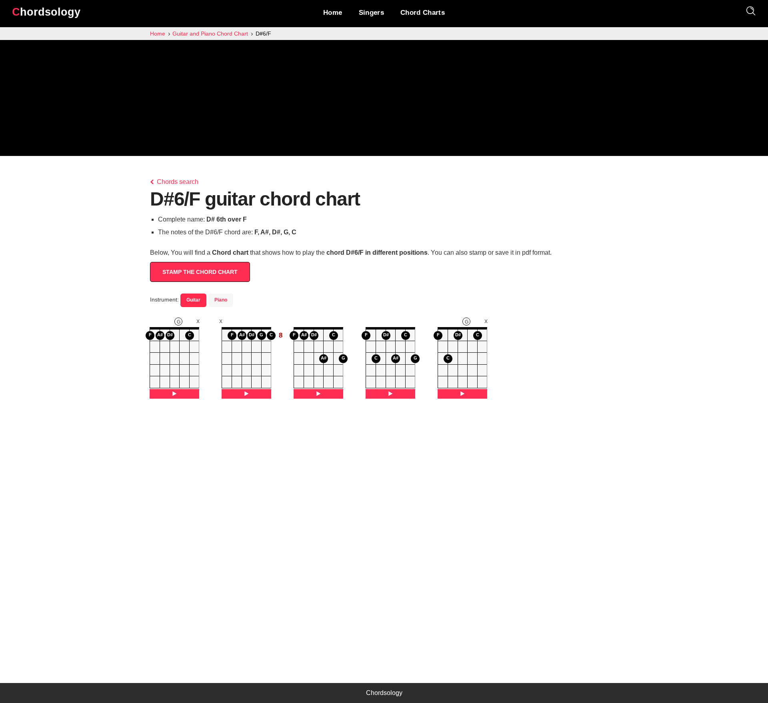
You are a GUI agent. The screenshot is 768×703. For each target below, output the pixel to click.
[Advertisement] (384, 100)
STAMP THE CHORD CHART (200, 272)
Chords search (176, 181)
